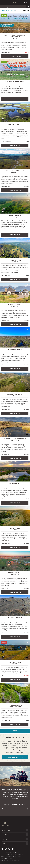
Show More (15, 730)
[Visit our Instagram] (6, 849)
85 (25, 210)
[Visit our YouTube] (2, 849)
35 (25, 568)
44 (25, 478)
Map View (26, 10)
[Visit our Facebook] (9, 849)
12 (25, 344)
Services (4, 839)
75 (25, 657)
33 (25, 612)
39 (25, 30)
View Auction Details (15, 56)
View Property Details (15, 145)
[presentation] (5, 10)
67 (25, 700)
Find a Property (6, 830)
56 (25, 166)
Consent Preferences (6, 858)
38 (25, 389)
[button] (13, 10)
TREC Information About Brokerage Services (12, 854)
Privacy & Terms (17, 856)
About (3, 843)
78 (25, 523)
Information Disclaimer (6, 856)
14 (25, 76)
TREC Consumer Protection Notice (10, 852)
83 (25, 300)
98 (25, 119)
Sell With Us (5, 834)
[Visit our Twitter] (13, 849)
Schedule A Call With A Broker (15, 757)
